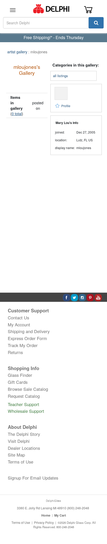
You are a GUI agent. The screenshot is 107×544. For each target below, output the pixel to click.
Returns (15, 352)
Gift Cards (18, 382)
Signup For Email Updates (33, 478)
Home (45, 515)
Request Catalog (24, 396)
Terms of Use (20, 462)
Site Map (16, 455)
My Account (19, 324)
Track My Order (23, 345)
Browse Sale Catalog (28, 389)
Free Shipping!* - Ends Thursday (54, 37)
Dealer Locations (24, 448)
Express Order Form (27, 338)
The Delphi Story (24, 434)
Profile (65, 106)
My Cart (60, 515)
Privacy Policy (44, 522)
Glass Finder (20, 375)
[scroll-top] (97, 522)
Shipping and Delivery (29, 331)
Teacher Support (23, 404)
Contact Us (18, 317)
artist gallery (17, 51)
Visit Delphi (19, 441)
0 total (17, 113)
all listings (60, 75)
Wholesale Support (26, 411)
